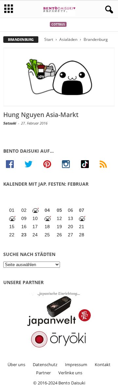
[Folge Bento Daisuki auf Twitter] (31, 164)
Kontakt (102, 364)
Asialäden (68, 39)
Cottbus (58, 24)
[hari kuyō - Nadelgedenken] (12, 218)
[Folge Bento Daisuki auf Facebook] (12, 164)
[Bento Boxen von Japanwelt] (59, 309)
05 (59, 210)
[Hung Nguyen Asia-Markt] (59, 77)
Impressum (76, 364)
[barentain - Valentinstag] (82, 218)
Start (48, 39)
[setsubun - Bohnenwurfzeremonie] (35, 210)
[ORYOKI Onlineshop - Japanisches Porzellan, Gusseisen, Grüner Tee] (59, 339)
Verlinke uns (70, 373)
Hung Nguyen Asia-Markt (40, 114)
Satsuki (9, 123)
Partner (43, 373)
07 (81, 210)
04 (47, 210)
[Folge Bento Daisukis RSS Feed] (106, 164)
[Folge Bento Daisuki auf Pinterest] (50, 164)
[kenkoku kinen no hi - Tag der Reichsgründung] (48, 218)
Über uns (16, 364)
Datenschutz (45, 364)
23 (24, 234)
